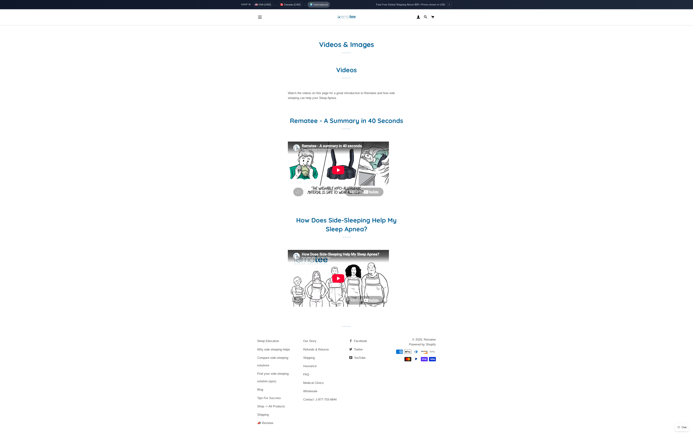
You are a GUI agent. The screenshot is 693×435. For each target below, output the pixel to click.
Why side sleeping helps (273, 349)
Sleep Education (268, 341)
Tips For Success (269, 398)
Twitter (358, 349)
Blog (260, 389)
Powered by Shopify (422, 344)
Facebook (360, 341)
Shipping (263, 414)
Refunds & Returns (316, 349)
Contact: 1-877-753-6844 (320, 399)
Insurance (310, 366)
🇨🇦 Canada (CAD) (290, 4)
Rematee (430, 339)
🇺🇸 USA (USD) (263, 4)
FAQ (306, 374)
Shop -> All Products (271, 406)
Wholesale (310, 391)
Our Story (309, 341)
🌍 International (319, 4)
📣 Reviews (265, 423)
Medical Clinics (313, 383)
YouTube (359, 358)
